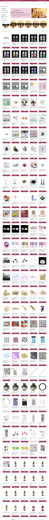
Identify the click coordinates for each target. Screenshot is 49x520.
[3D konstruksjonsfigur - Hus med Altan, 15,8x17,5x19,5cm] (42, 277)
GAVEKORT (3, 22)
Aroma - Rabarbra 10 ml (33, 498)
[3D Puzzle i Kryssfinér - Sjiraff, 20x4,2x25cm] (24, 308)
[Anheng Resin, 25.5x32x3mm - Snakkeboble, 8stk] (33, 448)
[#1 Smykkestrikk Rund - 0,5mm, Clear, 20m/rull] (42, 261)
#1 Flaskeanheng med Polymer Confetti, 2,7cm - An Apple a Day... (15, 44)
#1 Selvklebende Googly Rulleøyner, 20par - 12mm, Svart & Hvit (6, 234)
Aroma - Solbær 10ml (42, 498)
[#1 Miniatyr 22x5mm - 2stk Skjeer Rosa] (33, 118)
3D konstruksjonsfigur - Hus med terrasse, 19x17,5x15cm (15, 298)
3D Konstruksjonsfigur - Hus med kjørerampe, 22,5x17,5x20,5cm (6, 298)
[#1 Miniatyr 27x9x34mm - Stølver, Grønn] (42, 134)
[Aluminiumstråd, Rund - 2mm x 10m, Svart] (42, 387)
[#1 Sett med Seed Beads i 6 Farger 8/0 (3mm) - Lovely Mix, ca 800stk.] (42, 245)
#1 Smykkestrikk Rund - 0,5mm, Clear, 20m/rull (42, 266)
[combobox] (29, 3)
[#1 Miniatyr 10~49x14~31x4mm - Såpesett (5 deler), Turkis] (6, 102)
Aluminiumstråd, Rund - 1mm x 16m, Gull (6, 392)
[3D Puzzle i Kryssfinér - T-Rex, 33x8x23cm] (33, 308)
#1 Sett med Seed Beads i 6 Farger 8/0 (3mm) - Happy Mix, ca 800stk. (33, 250)
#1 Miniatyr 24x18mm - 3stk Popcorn (15, 139)
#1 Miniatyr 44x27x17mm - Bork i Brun (24, 187)
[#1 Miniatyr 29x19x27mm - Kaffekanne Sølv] (24, 149)
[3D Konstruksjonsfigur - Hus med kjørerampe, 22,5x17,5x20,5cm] (6, 292)
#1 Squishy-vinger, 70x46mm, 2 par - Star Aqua (15, 282)
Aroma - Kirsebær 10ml (6, 498)
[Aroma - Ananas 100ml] (15, 464)
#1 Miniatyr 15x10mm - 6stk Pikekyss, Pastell (42, 107)
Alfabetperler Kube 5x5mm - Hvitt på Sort (33, 361)
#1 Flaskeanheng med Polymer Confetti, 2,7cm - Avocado (33, 44)
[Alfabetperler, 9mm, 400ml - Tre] (15, 371)
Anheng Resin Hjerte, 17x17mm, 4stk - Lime (15, 453)
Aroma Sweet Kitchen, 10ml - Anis (24, 513)
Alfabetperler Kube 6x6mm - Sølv (5, 377)
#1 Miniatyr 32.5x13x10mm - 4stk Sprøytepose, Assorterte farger (6, 171)
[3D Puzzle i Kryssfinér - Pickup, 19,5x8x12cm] (15, 308)
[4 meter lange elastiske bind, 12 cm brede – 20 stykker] (6, 324)
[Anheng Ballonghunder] (42, 433)
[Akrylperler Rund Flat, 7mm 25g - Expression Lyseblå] (6, 340)
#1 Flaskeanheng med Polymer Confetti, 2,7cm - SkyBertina (33, 76)
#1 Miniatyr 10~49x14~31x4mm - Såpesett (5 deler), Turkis (6, 107)
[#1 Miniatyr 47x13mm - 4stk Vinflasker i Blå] (42, 182)
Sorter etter (3, 31)
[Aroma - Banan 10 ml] (42, 464)
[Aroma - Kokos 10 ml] (15, 493)
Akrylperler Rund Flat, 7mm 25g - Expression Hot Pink (15, 345)
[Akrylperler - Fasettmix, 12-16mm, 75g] (24, 324)
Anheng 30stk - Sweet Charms (6, 438)
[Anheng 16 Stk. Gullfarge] (24, 418)
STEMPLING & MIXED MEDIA (4, 16)
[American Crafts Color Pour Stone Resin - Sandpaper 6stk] (24, 402)
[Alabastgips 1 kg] (33, 340)
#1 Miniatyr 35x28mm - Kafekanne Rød (24, 170)
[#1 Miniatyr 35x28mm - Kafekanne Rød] (24, 165)
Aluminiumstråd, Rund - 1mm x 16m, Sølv (24, 392)
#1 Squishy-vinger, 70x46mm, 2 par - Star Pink (24, 282)
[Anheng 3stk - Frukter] (15, 433)
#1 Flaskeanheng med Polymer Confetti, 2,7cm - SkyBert (24, 76)
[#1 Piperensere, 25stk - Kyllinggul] (15, 213)
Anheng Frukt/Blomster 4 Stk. (6, 453)
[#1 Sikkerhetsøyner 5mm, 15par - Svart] (24, 261)
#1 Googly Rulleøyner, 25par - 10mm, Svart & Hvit (6, 91)
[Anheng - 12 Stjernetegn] (33, 402)
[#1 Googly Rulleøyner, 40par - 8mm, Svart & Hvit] (15, 86)
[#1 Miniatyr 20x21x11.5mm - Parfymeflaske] (15, 118)
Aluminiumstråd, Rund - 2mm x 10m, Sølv (6, 407)
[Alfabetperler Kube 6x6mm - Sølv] (6, 371)
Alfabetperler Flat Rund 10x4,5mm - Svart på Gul (24, 361)
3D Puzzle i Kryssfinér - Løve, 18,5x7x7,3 (33, 298)
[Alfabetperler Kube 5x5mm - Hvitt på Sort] (33, 355)
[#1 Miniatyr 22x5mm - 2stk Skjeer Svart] (42, 118)
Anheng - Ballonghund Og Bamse (42, 407)
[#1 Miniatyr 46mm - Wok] (33, 182)
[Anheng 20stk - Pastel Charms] (33, 418)
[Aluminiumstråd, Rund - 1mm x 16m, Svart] (15, 387)
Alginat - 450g (23, 376)
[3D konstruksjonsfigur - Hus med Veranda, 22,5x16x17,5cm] (24, 292)
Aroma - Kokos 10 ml (14, 498)
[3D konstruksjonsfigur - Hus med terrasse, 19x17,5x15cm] (15, 292)
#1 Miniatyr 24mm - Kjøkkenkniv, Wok (5, 139)
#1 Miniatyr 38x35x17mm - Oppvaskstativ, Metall (42, 170)
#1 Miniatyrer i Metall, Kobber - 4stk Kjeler (6, 219)
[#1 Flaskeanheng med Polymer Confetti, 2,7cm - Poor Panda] (15, 70)
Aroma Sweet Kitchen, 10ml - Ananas (15, 513)
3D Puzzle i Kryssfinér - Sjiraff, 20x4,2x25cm (24, 314)
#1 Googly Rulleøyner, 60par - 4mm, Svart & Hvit (24, 91)
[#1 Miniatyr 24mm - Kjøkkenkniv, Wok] (6, 134)
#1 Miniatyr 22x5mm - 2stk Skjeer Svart (42, 123)
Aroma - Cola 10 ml (23, 483)
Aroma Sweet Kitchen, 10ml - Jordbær (42, 513)
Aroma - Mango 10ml (24, 498)
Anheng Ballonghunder (42, 437)
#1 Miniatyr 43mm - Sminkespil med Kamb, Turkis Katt (15, 187)
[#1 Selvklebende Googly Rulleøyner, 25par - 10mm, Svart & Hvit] (15, 229)
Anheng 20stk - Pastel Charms (33, 423)
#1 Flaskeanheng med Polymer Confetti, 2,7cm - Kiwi (42, 60)
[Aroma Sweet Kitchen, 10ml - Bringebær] (33, 507)
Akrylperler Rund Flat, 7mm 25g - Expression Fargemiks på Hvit (42, 329)
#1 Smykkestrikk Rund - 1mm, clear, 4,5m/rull (6, 282)
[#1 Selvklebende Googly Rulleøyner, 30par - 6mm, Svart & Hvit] (24, 229)
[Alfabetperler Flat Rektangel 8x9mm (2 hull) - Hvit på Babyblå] (6, 355)
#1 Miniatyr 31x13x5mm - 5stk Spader (33, 154)
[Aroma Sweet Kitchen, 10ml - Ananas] (15, 507)
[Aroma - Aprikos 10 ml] (33, 464)
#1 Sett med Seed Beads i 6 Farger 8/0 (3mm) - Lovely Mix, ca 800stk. (42, 250)
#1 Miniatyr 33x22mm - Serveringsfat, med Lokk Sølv (15, 170)
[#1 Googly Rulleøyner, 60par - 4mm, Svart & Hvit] (24, 86)
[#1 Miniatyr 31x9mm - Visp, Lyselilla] (42, 149)
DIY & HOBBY (3, 14)
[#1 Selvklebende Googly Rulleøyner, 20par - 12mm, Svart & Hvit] (6, 229)
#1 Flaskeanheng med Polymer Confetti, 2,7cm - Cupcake (6, 60)
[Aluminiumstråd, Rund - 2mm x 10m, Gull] (33, 387)
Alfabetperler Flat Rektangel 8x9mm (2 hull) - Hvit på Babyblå (6, 361)
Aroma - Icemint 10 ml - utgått (33, 483)
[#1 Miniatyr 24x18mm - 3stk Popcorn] (15, 134)
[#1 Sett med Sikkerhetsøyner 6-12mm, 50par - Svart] (6, 261)
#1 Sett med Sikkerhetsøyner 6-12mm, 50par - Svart (6, 266)
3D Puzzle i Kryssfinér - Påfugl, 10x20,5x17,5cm (6, 314)
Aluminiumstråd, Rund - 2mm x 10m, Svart (42, 392)
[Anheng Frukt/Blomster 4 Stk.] (6, 448)
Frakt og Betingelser (40, 0)
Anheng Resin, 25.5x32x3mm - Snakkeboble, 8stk (32, 454)
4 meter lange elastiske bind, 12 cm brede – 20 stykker (6, 329)
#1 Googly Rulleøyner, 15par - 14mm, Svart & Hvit (42, 75)
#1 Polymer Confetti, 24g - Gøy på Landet (33, 219)
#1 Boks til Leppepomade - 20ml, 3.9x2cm (6, 43)
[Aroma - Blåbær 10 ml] (6, 478)
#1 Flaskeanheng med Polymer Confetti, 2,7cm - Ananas (24, 44)
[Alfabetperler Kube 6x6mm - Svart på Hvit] (42, 355)
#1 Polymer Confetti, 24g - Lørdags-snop (42, 219)
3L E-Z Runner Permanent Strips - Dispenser (42, 314)
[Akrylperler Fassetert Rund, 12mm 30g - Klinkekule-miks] (33, 324)
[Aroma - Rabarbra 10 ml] (33, 493)
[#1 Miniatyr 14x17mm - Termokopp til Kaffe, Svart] (33, 102)
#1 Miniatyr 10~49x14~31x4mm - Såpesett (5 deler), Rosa (42, 92)
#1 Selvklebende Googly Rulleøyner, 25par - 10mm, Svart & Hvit (15, 234)
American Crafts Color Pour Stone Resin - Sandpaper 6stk (24, 407)
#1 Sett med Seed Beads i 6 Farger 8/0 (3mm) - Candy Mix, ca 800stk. (15, 250)
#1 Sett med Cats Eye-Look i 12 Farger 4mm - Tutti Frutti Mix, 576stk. (33, 234)
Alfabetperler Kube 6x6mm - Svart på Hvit (42, 361)
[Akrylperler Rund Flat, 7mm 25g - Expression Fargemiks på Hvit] (42, 324)
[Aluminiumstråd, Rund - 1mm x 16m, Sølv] (24, 387)
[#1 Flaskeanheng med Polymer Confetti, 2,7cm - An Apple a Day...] (15, 38)
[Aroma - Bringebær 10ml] (15, 478)
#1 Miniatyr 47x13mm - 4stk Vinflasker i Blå (42, 187)
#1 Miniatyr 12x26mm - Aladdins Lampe (15, 107)
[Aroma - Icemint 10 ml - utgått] (33, 478)
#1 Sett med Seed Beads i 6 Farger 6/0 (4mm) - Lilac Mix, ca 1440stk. (6, 250)
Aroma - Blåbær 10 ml (6, 483)
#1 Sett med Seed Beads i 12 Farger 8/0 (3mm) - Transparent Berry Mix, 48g (42, 234)
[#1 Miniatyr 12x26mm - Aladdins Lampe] (15, 102)
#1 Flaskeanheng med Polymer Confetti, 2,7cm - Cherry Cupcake (42, 44)
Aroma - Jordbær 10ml (42, 483)
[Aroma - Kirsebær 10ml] (6, 493)
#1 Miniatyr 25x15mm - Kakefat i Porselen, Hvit (24, 139)
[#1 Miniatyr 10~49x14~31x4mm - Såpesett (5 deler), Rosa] (42, 86)
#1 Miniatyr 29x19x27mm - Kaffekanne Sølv (24, 154)
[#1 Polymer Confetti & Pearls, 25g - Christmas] (24, 213)
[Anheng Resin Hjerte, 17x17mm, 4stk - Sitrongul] (24, 448)
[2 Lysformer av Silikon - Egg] (33, 277)
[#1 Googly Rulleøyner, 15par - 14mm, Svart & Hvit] (42, 70)
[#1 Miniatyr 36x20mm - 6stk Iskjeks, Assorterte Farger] (33, 165)
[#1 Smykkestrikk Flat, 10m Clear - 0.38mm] (33, 261)
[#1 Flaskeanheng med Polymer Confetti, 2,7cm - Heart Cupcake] (24, 54)
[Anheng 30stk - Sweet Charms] (6, 433)
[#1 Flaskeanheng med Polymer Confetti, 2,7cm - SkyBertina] (33, 70)
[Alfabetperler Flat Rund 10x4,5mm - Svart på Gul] (24, 355)
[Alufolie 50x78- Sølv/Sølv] (42, 371)
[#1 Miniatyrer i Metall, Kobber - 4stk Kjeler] (6, 213)
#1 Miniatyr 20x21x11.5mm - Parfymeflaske (14, 123)
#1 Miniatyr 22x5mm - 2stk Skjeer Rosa (33, 123)
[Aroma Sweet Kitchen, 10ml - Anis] (24, 507)
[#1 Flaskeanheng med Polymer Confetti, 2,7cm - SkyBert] (24, 70)
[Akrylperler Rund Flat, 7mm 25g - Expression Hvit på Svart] (24, 340)
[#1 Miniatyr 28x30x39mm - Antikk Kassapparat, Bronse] (15, 149)
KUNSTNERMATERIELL (5, 6)
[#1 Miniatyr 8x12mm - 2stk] (24, 198)
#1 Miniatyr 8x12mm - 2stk (24, 202)
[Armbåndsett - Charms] (6, 464)
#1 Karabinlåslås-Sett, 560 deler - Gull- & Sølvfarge (33, 91)
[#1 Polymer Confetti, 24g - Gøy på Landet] (33, 213)
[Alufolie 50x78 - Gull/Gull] (33, 371)
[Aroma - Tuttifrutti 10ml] (6, 507)
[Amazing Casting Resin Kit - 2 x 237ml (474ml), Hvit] (15, 402)
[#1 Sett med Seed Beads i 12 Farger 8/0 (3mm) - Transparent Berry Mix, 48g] (42, 229)
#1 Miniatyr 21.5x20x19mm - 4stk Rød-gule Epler (24, 123)
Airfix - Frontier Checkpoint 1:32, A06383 (15, 329)
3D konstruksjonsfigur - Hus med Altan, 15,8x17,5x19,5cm (42, 282)
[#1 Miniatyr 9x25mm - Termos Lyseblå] (33, 198)
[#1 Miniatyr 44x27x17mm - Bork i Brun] (24, 182)
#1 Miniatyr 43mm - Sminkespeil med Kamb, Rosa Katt (6, 187)
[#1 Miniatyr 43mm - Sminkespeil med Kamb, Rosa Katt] (6, 182)
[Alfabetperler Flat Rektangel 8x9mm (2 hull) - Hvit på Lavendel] (15, 355)
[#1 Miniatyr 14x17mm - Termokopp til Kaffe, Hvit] (24, 102)
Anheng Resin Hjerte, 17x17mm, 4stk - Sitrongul (24, 453)
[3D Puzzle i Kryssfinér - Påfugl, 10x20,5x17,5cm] (6, 308)
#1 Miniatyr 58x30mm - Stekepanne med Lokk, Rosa (15, 203)
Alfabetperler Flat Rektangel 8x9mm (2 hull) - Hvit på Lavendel (15, 361)
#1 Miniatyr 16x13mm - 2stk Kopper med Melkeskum (6, 123)
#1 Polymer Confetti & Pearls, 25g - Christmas (24, 219)
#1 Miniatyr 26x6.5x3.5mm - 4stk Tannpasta (33, 139)
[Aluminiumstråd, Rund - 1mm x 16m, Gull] (6, 387)
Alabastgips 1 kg (32, 344)
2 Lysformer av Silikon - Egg (33, 282)
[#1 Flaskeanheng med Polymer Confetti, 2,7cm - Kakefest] (33, 54)
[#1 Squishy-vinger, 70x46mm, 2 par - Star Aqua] (15, 277)
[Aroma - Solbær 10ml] (42, 493)
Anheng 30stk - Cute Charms (41, 423)
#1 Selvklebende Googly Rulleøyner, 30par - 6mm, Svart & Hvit (24, 234)
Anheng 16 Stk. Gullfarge (24, 422)
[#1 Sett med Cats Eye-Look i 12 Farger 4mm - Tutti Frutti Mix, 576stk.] (33, 229)
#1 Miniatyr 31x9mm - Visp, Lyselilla (42, 154)
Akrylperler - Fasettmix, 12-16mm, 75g (24, 329)
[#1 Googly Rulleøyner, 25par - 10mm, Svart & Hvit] (6, 86)
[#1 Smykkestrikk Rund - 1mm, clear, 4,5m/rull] (6, 277)
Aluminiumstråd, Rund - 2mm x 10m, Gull (33, 392)
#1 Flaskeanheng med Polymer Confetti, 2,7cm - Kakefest (33, 60)
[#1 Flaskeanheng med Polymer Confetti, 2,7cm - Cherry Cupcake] (42, 38)
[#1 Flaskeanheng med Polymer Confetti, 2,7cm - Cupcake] (6, 54)
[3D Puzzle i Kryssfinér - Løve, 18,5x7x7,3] (33, 292)
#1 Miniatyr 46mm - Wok (33, 186)
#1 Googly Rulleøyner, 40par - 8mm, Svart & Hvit (15, 91)
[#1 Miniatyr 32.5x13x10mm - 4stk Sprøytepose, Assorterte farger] (6, 165)
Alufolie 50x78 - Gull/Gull (33, 376)
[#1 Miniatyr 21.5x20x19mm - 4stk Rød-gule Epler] (24, 118)
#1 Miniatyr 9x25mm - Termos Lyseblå (33, 203)
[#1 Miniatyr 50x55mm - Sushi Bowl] (6, 198)
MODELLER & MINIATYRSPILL (4, 9)
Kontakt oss (45, 0)
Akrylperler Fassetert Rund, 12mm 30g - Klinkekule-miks (33, 329)
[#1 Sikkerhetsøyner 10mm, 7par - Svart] (15, 261)
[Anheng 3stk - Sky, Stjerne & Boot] (33, 433)
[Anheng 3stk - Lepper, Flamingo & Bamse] (24, 433)
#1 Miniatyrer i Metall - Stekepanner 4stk (42, 203)
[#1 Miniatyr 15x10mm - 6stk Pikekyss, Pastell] (42, 102)
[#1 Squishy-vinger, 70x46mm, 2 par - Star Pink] (24, 277)
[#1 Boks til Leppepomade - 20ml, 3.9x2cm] (6, 38)
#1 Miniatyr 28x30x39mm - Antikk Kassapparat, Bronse (15, 155)
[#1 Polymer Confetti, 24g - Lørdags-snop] (42, 213)
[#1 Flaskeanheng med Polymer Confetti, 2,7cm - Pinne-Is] (6, 70)
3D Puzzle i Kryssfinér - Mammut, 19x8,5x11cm (42, 298)
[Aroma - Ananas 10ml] (24, 464)
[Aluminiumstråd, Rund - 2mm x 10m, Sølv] (6, 402)
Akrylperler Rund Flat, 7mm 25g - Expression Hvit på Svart (24, 345)
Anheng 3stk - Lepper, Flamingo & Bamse (24, 438)
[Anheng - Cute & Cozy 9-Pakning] (6, 418)
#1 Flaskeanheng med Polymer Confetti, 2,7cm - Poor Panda (15, 76)
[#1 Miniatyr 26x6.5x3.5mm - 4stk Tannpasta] (33, 134)
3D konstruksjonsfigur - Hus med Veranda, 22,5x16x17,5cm (24, 298)
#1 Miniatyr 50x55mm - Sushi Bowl (6, 203)
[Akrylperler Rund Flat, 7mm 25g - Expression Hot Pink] (15, 340)
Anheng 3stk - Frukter (15, 437)
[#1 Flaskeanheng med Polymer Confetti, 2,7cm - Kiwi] (42, 54)
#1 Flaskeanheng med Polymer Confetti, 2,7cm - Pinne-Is (6, 76)
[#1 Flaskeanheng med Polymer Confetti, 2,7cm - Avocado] (33, 38)
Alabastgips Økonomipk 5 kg (42, 345)
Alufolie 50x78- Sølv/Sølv (42, 376)
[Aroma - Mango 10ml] (24, 493)
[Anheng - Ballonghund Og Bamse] (42, 402)
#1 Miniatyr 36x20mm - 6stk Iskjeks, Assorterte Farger (33, 170)
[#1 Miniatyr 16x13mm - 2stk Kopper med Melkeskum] (6, 118)
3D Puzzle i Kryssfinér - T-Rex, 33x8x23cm (33, 314)
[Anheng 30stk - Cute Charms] (42, 418)
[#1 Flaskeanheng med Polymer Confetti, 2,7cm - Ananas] (24, 38)
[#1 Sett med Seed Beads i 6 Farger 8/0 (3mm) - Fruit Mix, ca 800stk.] (24, 245)
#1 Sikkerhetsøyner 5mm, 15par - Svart (24, 266)
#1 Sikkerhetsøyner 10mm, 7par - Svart (15, 266)
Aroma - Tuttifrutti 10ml (6, 512)
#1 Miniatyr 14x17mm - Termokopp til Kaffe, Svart (33, 107)
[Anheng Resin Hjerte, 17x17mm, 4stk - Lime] (15, 448)
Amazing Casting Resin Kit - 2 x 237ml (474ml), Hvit (15, 407)
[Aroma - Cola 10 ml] (24, 478)
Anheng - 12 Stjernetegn (33, 406)
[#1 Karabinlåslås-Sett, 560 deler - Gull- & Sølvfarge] (33, 86)
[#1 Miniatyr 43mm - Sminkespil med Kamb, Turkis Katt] (15, 182)
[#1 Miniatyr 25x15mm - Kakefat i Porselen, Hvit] (24, 134)
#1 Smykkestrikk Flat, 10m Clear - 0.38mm (33, 266)
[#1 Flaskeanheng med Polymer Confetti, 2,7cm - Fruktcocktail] (15, 54)
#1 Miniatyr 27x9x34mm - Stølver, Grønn (42, 139)
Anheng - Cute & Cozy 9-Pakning (6, 423)
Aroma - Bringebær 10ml (15, 483)
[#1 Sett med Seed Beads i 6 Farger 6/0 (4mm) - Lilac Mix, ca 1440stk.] (6, 245)
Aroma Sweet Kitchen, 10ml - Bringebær (33, 513)
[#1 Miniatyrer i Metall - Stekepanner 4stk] (42, 198)
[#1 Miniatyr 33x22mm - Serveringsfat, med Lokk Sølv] (15, 165)
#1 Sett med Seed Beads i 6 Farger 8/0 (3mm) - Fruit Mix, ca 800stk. (24, 250)
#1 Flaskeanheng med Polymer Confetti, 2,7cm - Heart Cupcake (24, 60)
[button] (46, 3)
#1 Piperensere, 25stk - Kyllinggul (15, 219)
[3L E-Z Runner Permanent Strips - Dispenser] (42, 308)
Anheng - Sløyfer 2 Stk (15, 422)
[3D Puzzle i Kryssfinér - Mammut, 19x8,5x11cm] (42, 292)
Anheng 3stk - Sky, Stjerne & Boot (33, 438)
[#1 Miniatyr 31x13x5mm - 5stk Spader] (33, 149)
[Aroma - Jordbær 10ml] (42, 478)
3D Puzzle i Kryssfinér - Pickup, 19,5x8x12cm (15, 314)
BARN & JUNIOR (4, 18)
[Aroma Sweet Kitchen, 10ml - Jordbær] (42, 507)
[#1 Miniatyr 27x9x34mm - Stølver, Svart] (6, 149)
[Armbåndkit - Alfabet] (42, 448)
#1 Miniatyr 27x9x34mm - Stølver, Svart (6, 154)
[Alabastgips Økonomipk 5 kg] (42, 340)
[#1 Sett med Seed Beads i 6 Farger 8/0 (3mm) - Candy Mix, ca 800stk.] (15, 245)
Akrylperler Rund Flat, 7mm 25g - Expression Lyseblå (6, 345)
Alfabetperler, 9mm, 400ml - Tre (15, 377)
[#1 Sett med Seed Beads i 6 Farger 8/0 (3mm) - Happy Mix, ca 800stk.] (33, 245)
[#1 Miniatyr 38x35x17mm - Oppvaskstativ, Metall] (42, 165)
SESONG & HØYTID (4, 20)
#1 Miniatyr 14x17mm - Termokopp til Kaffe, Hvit (24, 107)
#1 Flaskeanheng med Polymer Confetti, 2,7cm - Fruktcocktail (15, 60)
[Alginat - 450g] (24, 371)
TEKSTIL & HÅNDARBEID (5, 12)
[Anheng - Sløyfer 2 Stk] (15, 418)
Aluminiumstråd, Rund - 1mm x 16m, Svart (15, 392)
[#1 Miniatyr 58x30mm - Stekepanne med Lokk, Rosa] (15, 198)
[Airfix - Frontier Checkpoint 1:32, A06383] (15, 324)
